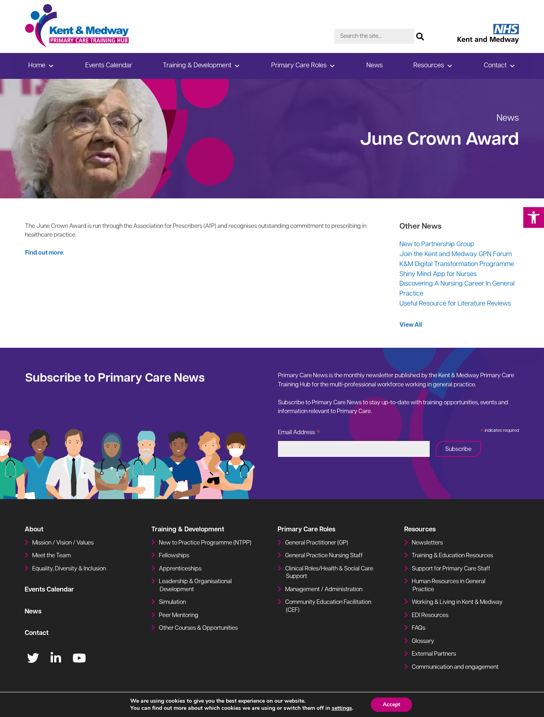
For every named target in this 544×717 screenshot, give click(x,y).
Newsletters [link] (427, 543)
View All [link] (410, 325)
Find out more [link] (44, 253)
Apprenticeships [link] (180, 569)
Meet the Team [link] (51, 556)
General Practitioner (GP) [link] (316, 543)
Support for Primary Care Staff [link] (451, 569)
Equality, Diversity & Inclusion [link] (69, 569)
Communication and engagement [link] (455, 667)
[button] (420, 34)
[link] (533, 217)
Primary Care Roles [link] (299, 66)
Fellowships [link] (174, 556)
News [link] (374, 66)
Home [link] (36, 66)
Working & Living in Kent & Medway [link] (457, 602)
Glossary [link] (423, 642)
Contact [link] (495, 66)
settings (342, 708)
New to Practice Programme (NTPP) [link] (205, 543)
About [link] (34, 530)
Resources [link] (428, 66)
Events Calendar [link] (108, 66)
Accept (391, 704)
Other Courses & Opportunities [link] (198, 628)
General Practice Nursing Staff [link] (324, 556)
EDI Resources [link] (430, 616)
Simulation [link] (172, 602)
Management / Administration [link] (323, 590)
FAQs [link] (418, 628)
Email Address (299, 434)
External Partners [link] (434, 654)
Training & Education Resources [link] (452, 556)
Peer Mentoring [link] (178, 616)
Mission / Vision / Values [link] (63, 543)
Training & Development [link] (197, 66)
